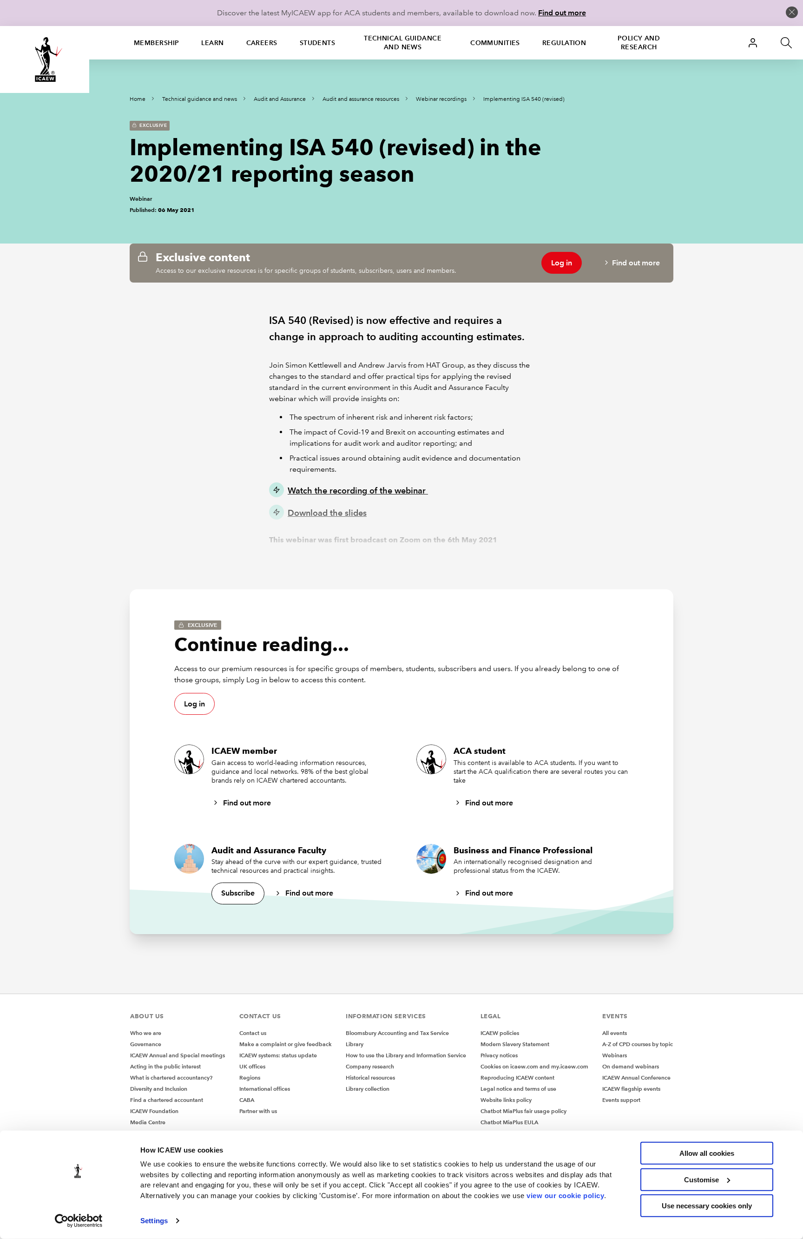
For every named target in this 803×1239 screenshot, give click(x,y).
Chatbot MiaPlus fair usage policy (523, 1110)
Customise (701, 1179)
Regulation (564, 43)
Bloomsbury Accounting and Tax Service (397, 1032)
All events (614, 1032)
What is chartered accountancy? (171, 1077)
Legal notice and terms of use (518, 1088)
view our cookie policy (565, 1195)
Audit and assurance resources (361, 99)
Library (354, 1044)
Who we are (145, 1032)
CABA (246, 1099)
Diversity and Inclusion (158, 1088)
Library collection (367, 1088)
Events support (621, 1099)
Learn (212, 43)
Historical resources (370, 1077)
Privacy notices (499, 1055)
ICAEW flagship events (631, 1088)
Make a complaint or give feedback (285, 1044)
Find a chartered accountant (166, 1099)
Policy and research (639, 42)
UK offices (252, 1066)
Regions (249, 1077)
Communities (495, 43)
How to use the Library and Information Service (406, 1055)
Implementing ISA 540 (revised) (524, 99)
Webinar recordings (441, 99)
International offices (264, 1088)
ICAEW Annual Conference (636, 1077)
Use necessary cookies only (707, 1206)
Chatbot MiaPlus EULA (509, 1122)
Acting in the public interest (165, 1066)
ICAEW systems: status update (278, 1055)
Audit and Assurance (280, 99)
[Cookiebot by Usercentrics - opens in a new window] (78, 1221)
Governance (145, 1044)
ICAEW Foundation (154, 1110)
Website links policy (506, 1099)
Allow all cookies (706, 1153)
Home (137, 99)
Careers (261, 43)
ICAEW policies (499, 1032)
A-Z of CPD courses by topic (637, 1044)
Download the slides (327, 513)
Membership (156, 43)
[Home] (44, 59)
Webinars (614, 1055)
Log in (561, 262)
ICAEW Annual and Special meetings (177, 1055)
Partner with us (258, 1110)
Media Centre (147, 1122)
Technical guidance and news (402, 42)
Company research (370, 1066)
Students (318, 43)
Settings (154, 1221)
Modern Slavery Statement (514, 1044)
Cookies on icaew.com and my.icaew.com (534, 1066)
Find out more (562, 12)
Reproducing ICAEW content (517, 1077)
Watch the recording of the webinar (358, 490)
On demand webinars (630, 1066)
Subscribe (238, 893)
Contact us (252, 1032)
